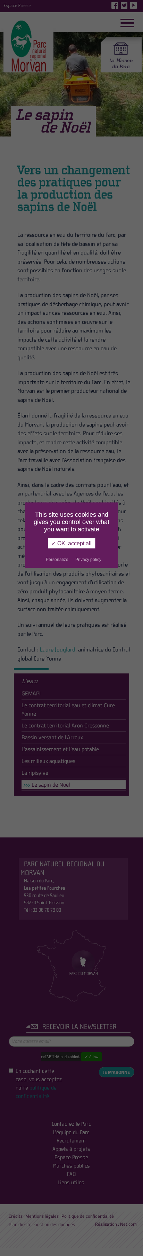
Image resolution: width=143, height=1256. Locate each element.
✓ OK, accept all (71, 543)
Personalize (57, 559)
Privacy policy (88, 559)
